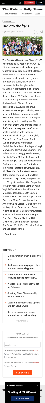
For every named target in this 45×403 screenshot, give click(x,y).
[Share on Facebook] (36, 32)
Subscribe (29, 3)
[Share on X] (41, 32)
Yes (8, 366)
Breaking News (31, 354)
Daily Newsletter (14, 354)
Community (9, 21)
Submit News (26, 14)
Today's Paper (11, 14)
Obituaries (11, 357)
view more (21, 321)
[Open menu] (3, 2)
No (15, 366)
